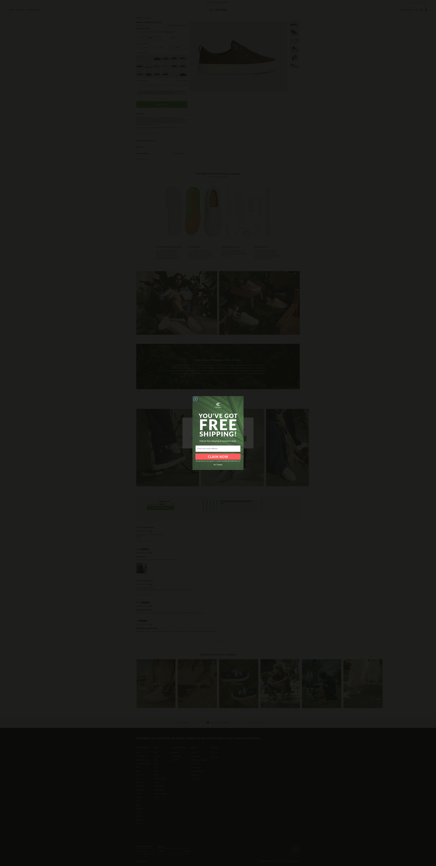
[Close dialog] (195, 399)
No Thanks (218, 465)
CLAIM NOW (218, 456)
